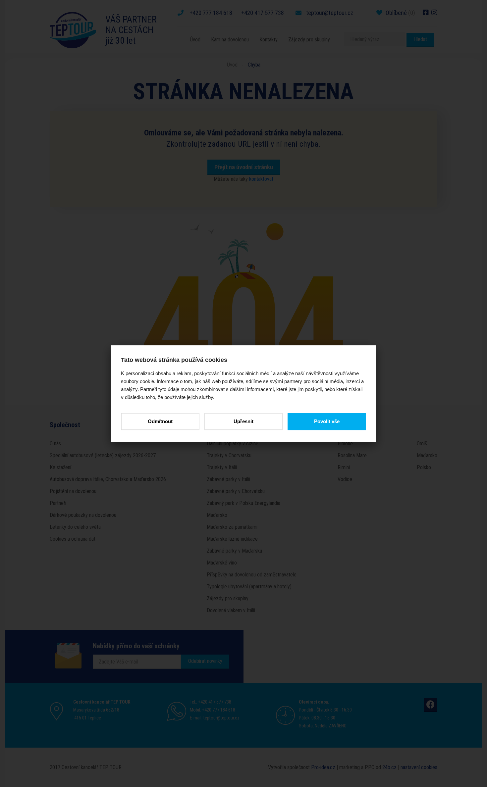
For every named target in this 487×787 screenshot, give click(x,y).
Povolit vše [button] (327, 421)
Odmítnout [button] (160, 421)
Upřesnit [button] (243, 421)
